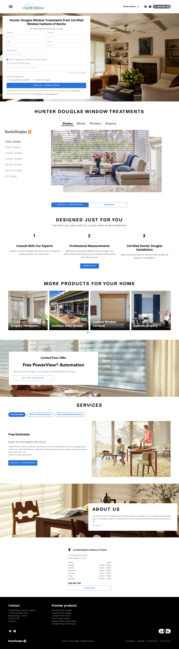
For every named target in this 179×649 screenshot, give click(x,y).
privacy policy (76, 90)
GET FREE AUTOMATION (33, 378)
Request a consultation (23, 463)
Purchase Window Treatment (19, 80)
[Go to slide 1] (87, 332)
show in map (89, 588)
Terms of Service (50, 94)
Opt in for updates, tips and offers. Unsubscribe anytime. (28, 59)
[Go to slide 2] (89, 332)
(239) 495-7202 (74, 583)
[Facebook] (145, 7)
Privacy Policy (39, 94)
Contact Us (89, 266)
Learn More (109, 205)
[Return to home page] (51, 6)
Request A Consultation (70, 205)
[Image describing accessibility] (165, 631)
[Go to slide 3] (91, 332)
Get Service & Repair (42, 80)
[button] (10, 6)
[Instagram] (150, 7)
